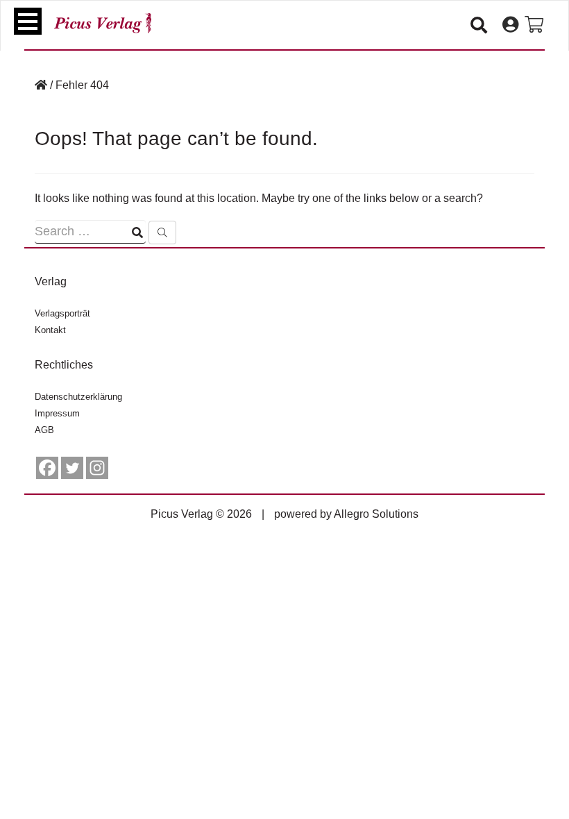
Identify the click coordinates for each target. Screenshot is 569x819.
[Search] (162, 232)
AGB (44, 430)
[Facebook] (47, 468)
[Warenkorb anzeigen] (534, 25)
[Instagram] (97, 468)
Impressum (57, 413)
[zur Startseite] (103, 23)
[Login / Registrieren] (510, 25)
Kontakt (50, 330)
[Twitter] (72, 468)
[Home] (41, 85)
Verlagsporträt (62, 313)
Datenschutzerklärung (78, 396)
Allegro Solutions (376, 514)
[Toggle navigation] (28, 21)
